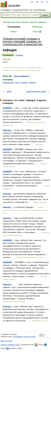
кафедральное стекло (36, 91)
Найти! (45, 15)
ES (42, 2)
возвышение (8, 82)
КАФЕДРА (7, 108)
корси (17, 82)
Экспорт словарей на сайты (10, 344)
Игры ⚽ (37, 31)
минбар (24, 82)
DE (37, 2)
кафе (9, 91)
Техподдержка (17, 336)
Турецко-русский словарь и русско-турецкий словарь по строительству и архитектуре (25, 22)
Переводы (37, 27)
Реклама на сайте (29, 336)
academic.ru (10, 4)
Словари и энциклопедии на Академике (23, 10)
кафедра (7, 194)
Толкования (13, 27)
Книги (14, 31)
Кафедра (7, 130)
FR (47, 2)
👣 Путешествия (6, 341)
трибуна (32, 82)
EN (32, 2)
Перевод (19, 55)
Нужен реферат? (22, 76)
